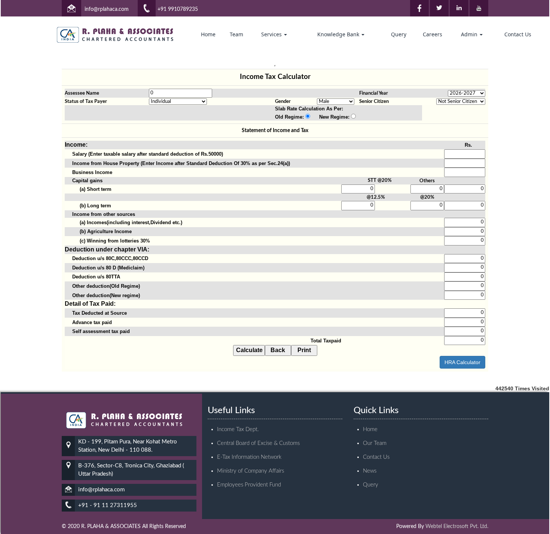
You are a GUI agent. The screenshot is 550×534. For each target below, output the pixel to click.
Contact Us (517, 34)
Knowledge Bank (339, 34)
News (369, 471)
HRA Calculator (462, 362)
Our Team (374, 443)
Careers (432, 34)
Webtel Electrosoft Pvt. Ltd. (456, 526)
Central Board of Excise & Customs (258, 443)
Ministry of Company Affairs (250, 471)
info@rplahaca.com (107, 9)
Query (398, 34)
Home (208, 34)
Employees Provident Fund (249, 485)
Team (236, 34)
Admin (470, 34)
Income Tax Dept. (238, 429)
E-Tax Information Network (249, 457)
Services (272, 34)
